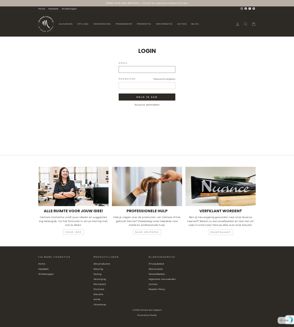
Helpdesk (53, 8)
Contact (153, 284)
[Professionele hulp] (147, 186)
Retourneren (156, 269)
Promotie (144, 24)
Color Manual (213, 225)
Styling (83, 24)
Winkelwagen (69, 8)
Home (41, 8)
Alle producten (102, 264)
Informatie (164, 24)
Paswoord (127, 79)
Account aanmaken (147, 104)
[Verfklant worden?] (220, 186)
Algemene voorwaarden (162, 279)
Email (123, 63)
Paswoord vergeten (164, 79)
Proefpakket (220, 232)
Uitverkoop (100, 304)
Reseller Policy (157, 289)
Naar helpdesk (147, 232)
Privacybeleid (156, 264)
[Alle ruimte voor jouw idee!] (73, 186)
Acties (182, 24)
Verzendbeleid (156, 274)
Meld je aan (147, 97)
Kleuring (66, 24)
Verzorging (102, 24)
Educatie (98, 294)
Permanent (124, 24)
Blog (195, 24)
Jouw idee (73, 232)
